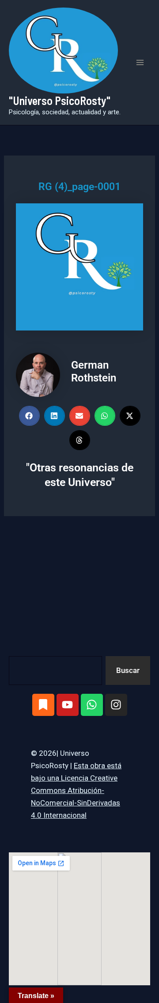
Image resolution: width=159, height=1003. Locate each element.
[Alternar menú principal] (140, 62)
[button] (29, 416)
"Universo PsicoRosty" (59, 100)
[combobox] (55, 670)
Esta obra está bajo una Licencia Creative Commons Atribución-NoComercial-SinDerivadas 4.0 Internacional (76, 790)
